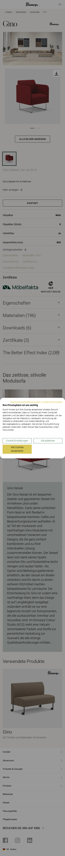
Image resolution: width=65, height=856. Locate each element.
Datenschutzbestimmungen (25, 402)
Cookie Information (52, 402)
